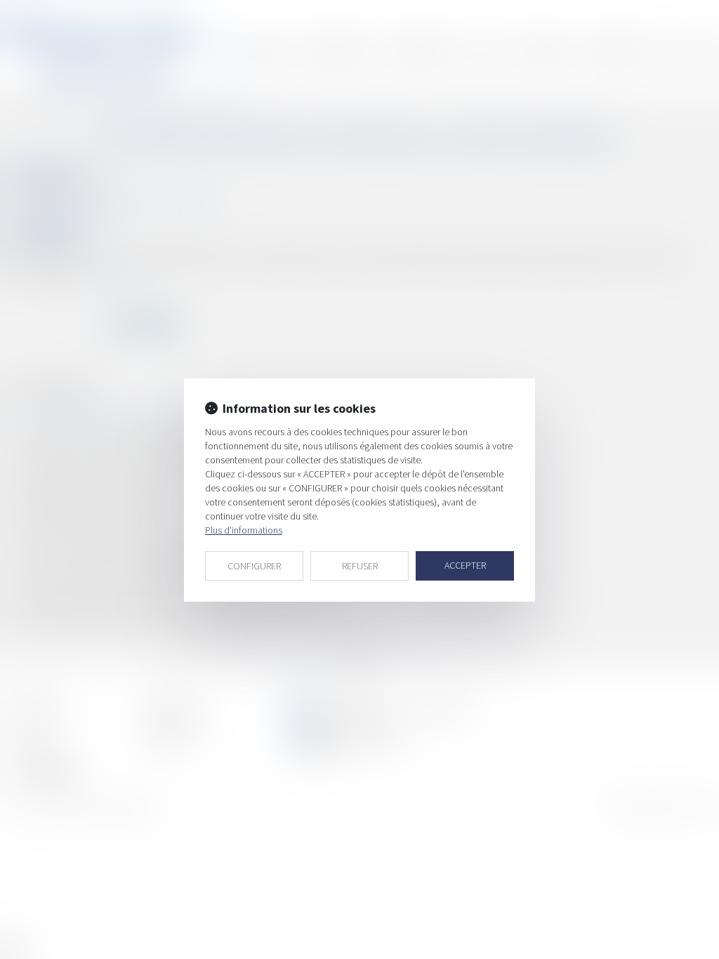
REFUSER (360, 566)
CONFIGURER (254, 566)
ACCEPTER (465, 565)
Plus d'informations (243, 530)
